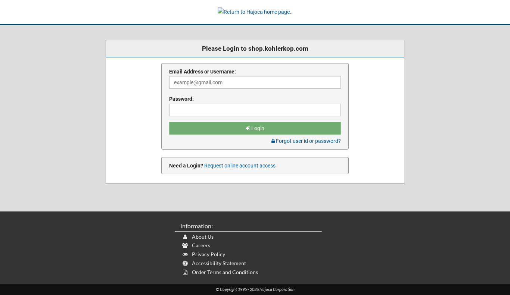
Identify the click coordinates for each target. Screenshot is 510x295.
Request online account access (239, 166)
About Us (202, 236)
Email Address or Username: (202, 72)
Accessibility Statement (218, 263)
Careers (200, 245)
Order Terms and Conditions (224, 272)
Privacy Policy (208, 254)
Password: (181, 99)
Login (257, 128)
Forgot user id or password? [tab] (308, 141)
